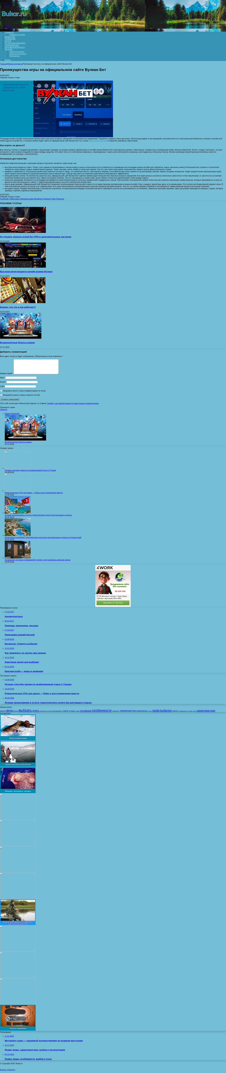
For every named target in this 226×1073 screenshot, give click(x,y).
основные (85, 710)
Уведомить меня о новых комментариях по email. (24, 391)
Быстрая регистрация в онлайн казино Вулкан (26, 271)
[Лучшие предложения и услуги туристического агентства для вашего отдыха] (18, 513)
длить (35, 710)
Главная (3, 64)
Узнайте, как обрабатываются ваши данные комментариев (73, 403)
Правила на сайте (17, 35)
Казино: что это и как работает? (18, 307)
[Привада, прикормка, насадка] (18, 792)
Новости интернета (17, 54)
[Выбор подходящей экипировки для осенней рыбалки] (18, 924)
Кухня (8, 41)
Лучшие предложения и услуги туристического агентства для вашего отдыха (38, 515)
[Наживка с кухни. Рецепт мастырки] (18, 898)
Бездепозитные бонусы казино (17, 342)
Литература (14, 56)
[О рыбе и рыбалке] (13, 22)
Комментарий (6, 373)
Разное (8, 50)
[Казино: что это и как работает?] (23, 303)
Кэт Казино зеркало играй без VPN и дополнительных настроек (35, 237)
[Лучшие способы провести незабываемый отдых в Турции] (18, 468)
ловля (65, 711)
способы (190, 711)
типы (194, 711)
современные (183, 711)
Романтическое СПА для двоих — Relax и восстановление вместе (34, 493)
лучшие (72, 711)
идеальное (43, 711)
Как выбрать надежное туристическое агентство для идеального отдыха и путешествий (43, 537)
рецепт (150, 711)
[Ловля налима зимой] (18, 740)
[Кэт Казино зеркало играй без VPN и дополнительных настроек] (23, 232)
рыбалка (166, 710)
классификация (57, 711)
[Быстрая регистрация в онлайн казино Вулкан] (23, 267)
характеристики (206, 710)
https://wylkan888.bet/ (98, 141)
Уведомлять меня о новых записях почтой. (21, 395)
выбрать (25, 710)
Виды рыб (10, 37)
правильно (115, 711)
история (48, 711)
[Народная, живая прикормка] (18, 845)
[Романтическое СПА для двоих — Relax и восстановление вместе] (18, 491)
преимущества (128, 710)
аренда (3, 711)
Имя (2, 378)
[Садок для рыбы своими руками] (18, 977)
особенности (102, 710)
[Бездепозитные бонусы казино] (20, 338)
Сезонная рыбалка (15, 43)
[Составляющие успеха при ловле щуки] (18, 819)
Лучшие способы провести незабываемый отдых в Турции (30, 470)
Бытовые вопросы (15, 47)
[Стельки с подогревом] (18, 1030)
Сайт (2, 386)
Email (3, 382)
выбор (16, 711)
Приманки (10, 39)
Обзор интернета (16, 52)
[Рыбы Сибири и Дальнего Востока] (18, 951)
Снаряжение (12, 45)
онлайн (77, 711)
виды (9, 710)
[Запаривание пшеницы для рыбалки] (18, 872)
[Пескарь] (18, 1004)
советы (175, 711)
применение (141, 711)
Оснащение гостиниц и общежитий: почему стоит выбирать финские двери (37, 560)
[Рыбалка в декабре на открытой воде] (18, 766)
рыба (155, 710)
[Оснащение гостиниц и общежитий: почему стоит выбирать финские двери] (18, 558)
